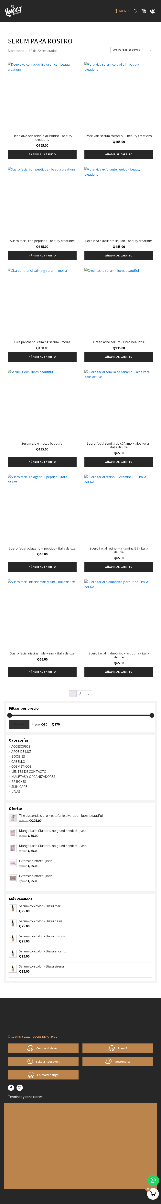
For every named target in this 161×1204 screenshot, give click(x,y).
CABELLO (18, 761)
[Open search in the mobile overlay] (136, 11)
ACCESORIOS (20, 746)
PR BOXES (18, 781)
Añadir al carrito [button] (42, 154)
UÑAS (15, 791)
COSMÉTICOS (21, 766)
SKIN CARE (19, 786)
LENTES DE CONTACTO (28, 771)
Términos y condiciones (25, 1097)
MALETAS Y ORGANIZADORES (33, 776)
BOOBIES (18, 756)
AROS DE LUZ (21, 751)
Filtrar (19, 724)
